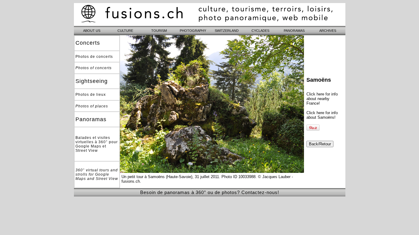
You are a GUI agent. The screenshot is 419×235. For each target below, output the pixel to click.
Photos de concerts (94, 56)
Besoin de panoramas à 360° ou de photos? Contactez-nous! (209, 192)
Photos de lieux (90, 94)
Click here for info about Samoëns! (322, 115)
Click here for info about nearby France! (322, 99)
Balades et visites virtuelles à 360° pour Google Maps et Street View (96, 144)
